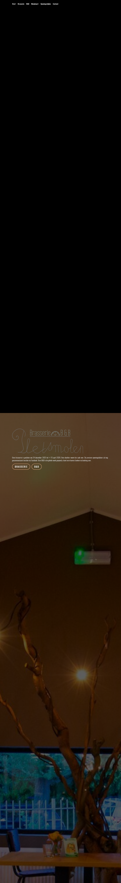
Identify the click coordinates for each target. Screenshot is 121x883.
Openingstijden (46, 4)
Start (14, 4)
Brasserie (21, 4)
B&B (27, 4)
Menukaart (34, 4)
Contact (55, 4)
